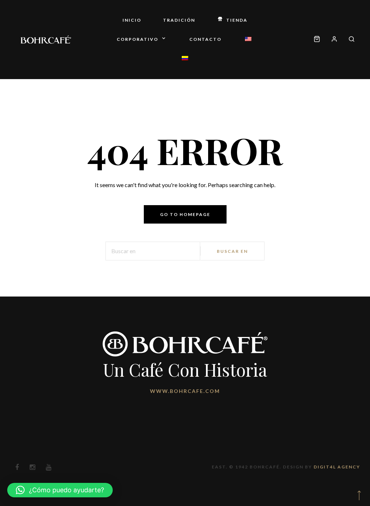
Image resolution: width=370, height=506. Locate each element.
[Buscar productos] (349, 39)
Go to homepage (185, 214)
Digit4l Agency (337, 467)
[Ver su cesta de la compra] (317, 39)
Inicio (131, 20)
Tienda (237, 20)
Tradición (179, 20)
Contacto (205, 39)
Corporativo (137, 39)
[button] (60, 490)
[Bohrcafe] (46, 39)
